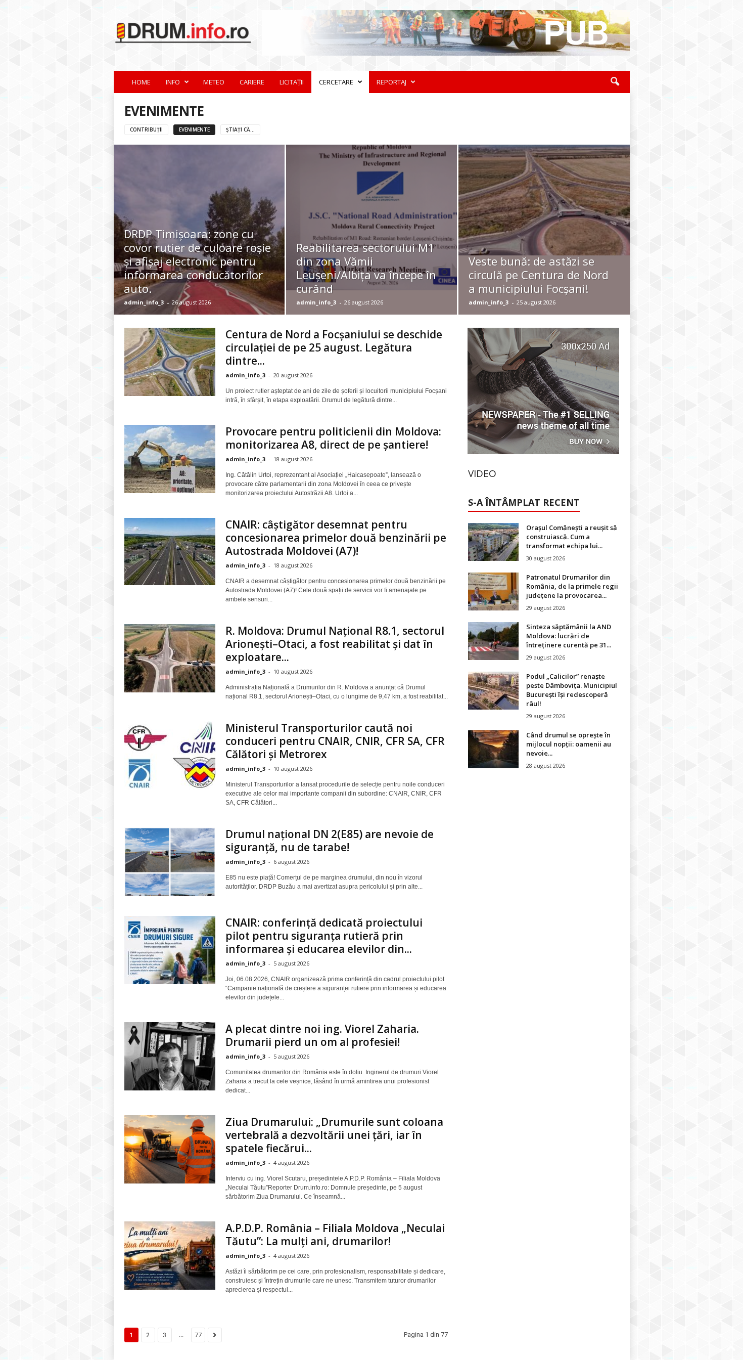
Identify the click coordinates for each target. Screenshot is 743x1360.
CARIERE (252, 81)
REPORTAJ (391, 81)
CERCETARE (336, 81)
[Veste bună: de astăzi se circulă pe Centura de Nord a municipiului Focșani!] (544, 200)
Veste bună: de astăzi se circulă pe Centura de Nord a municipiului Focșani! (539, 274)
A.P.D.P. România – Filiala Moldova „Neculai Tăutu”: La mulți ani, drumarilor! (335, 1234)
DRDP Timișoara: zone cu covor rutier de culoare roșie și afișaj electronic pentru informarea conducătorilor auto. (197, 261)
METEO (213, 81)
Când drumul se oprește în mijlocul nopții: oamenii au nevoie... (568, 744)
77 (198, 1335)
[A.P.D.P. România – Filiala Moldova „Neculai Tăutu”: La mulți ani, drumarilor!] (169, 1255)
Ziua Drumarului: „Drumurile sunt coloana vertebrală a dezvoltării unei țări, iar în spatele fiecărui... (334, 1135)
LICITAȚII (292, 81)
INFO (173, 81)
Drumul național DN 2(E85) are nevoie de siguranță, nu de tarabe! (329, 840)
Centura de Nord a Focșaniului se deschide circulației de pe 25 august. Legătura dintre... (333, 347)
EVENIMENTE (194, 129)
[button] (614, 82)
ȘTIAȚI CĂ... (240, 129)
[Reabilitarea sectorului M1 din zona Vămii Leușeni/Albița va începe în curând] (371, 217)
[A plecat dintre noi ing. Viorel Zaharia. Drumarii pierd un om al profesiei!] (169, 1056)
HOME (141, 81)
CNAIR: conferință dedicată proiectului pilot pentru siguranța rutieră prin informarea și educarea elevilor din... (324, 935)
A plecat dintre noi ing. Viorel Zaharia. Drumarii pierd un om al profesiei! (322, 1035)
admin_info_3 (144, 302)
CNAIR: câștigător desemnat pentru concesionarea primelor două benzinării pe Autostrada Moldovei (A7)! (335, 537)
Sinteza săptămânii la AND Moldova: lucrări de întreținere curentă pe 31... (568, 635)
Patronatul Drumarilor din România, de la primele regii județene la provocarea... (572, 586)
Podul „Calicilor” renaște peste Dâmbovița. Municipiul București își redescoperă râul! (571, 690)
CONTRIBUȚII (146, 129)
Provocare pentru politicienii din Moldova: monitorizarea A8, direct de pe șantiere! (333, 438)
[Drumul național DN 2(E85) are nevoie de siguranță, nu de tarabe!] (169, 861)
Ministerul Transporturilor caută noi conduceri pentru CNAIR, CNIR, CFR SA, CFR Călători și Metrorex (335, 741)
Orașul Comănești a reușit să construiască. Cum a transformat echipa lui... (571, 536)
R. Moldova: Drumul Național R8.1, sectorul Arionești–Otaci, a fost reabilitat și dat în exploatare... (334, 644)
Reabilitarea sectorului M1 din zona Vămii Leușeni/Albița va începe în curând (366, 268)
